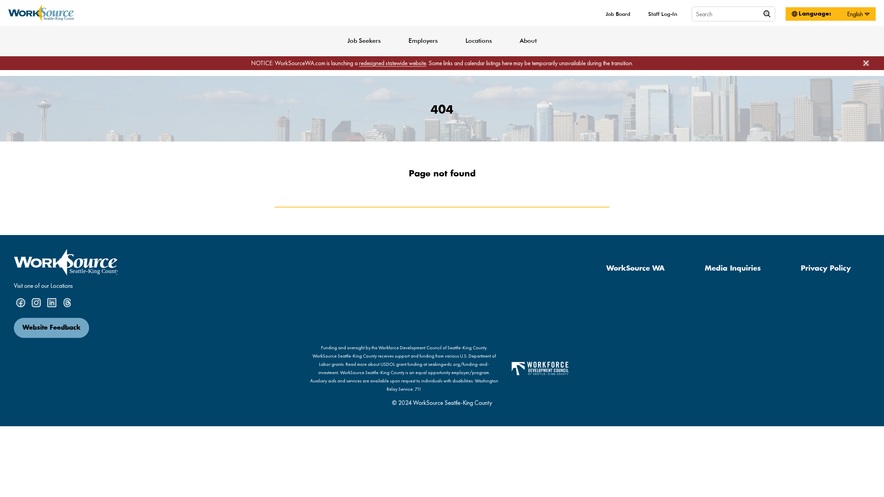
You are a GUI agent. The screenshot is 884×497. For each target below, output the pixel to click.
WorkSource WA (635, 268)
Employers (423, 40)
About (528, 40)
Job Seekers (364, 40)
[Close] (866, 63)
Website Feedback (51, 328)
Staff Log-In (662, 14)
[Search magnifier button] (768, 14)
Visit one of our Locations (43, 286)
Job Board (618, 14)
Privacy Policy (826, 268)
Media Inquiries (733, 268)
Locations (478, 40)
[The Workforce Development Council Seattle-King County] (540, 367)
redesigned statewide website (392, 63)
